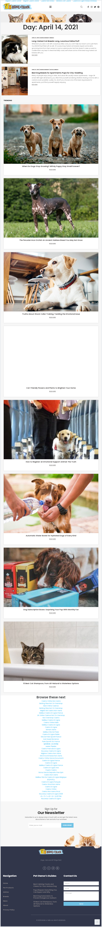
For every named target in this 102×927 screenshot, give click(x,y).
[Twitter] (95, 7)
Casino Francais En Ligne (51, 748)
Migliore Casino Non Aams (51, 753)
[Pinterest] (98, 7)
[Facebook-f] (88, 7)
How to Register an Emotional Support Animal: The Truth (51, 462)
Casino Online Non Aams (51, 701)
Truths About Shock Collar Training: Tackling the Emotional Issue (51, 314)
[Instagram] (92, 7)
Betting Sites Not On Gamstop (51, 703)
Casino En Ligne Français (51, 782)
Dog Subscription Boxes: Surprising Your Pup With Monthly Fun (51, 609)
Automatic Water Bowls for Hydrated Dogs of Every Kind (51, 535)
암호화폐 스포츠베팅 (51, 744)
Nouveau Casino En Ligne (51, 751)
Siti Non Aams (51, 729)
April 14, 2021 (35, 38)
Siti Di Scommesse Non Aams (51, 756)
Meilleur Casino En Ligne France (51, 713)
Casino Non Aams (51, 775)
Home (5, 883)
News (5, 901)
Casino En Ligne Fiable (51, 734)
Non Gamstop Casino (51, 718)
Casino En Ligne (51, 727)
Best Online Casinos (51, 706)
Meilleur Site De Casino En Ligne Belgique (51, 777)
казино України (51, 746)
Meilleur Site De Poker (51, 732)
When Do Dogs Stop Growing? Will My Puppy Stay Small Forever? (51, 166)
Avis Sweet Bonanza (51, 739)
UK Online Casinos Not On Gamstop (51, 715)
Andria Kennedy (44, 38)
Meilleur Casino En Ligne (51, 720)
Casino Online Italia (51, 722)
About (5, 905)
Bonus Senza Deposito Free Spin (51, 772)
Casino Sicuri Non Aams (51, 784)
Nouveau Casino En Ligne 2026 (51, 794)
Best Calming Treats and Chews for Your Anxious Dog (45, 885)
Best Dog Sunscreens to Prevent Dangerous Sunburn (44, 897)
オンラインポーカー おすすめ (51, 796)
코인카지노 (51, 779)
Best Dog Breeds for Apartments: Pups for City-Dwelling (57, 73)
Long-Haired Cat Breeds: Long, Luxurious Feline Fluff (55, 41)
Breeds (52, 38)
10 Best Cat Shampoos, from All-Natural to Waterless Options (51, 683)
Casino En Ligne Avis (51, 768)
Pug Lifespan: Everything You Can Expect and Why (45, 891)
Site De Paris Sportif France (51, 737)
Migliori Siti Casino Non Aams (51, 710)
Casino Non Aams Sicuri (51, 791)
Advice (52, 69)
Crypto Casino (51, 770)
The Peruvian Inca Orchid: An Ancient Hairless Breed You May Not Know (51, 240)
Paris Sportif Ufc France (51, 741)
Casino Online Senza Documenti (51, 758)
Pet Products (8, 888)
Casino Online (51, 789)
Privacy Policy (9, 910)
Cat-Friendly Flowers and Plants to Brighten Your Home (51, 388)
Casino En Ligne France (51, 760)
